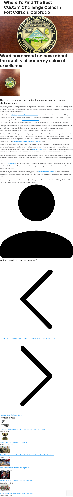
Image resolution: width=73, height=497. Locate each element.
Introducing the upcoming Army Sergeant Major (16, 480)
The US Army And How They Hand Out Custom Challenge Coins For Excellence (27, 455)
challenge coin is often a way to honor (24, 115)
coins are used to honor (30, 120)
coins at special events (46, 172)
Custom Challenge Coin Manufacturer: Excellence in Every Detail (22, 429)
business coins (37, 149)
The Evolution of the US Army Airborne (13, 442)
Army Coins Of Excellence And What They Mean (16, 493)
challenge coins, (10, 163)
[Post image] (5, 427)
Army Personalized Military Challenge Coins (15, 468)
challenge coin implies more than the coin (26, 141)
